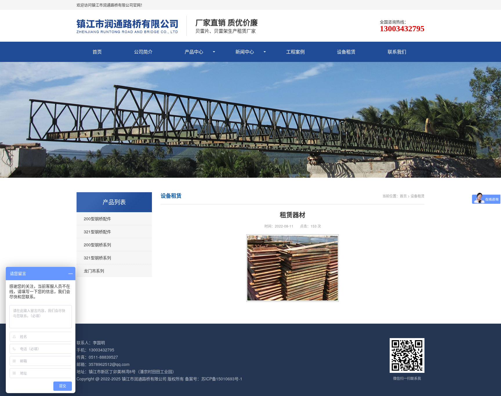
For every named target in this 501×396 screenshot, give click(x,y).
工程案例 (295, 51)
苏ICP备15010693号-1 (221, 379)
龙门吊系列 (94, 271)
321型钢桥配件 (97, 231)
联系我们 (397, 51)
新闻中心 (244, 51)
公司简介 (143, 51)
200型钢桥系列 (97, 245)
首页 (97, 51)
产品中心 (194, 51)
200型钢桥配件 (97, 218)
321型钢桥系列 (97, 258)
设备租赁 (346, 51)
